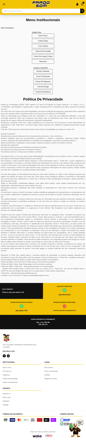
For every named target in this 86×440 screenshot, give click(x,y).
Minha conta (7, 397)
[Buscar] (82, 11)
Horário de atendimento (10, 382)
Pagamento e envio (50, 378)
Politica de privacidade (43, 51)
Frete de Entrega (43, 87)
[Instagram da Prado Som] (8, 355)
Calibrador (6, 401)
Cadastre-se (7, 394)
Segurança (6, 375)
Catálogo (5, 405)
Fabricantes (43, 61)
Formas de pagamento (43, 81)
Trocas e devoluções (43, 76)
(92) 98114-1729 (9, 351)
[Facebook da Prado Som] (4, 355)
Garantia (47, 375)
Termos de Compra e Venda (43, 56)
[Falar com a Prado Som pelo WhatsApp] (76, 428)
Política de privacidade (10, 378)
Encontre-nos (7, 371)
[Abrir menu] (4, 4)
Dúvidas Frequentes (43, 71)
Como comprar (43, 46)
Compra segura (43, 41)
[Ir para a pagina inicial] (41, 4)
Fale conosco (48, 367)
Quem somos (43, 36)
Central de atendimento (43, 92)
